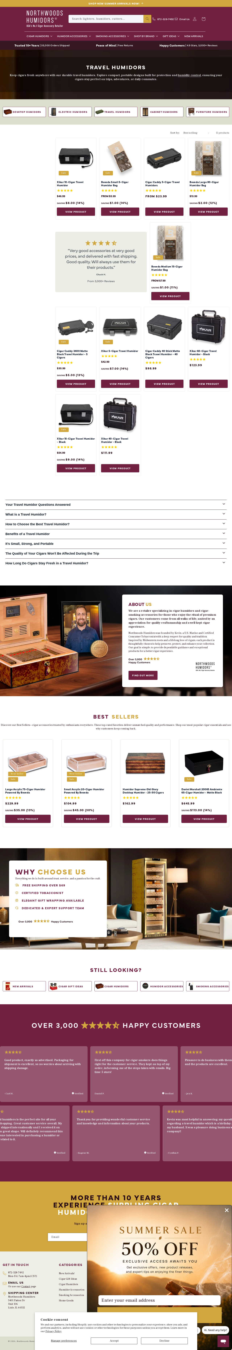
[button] (38, 36)
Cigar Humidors (68, 1284)
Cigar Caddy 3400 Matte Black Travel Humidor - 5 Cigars (72, 354)
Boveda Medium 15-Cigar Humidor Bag (167, 268)
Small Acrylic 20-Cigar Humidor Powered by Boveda (84, 790)
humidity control (189, 75)
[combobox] (110, 19)
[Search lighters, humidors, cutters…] (147, 19)
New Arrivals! (66, 1273)
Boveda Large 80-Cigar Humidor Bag (204, 183)
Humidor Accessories (71, 1289)
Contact (25, 1286)
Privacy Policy (53, 1331)
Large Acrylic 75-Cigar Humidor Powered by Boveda (25, 790)
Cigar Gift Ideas (68, 1279)
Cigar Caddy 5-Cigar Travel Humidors (162, 183)
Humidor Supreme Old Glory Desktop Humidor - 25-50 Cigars (143, 790)
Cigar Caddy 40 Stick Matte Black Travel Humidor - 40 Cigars (162, 354)
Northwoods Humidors (28, 1341)
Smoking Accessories (71, 1295)
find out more (143, 675)
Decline (164, 1341)
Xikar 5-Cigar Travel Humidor (119, 350)
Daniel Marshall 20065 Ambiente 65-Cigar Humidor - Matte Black (201, 790)
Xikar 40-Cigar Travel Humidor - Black (114, 440)
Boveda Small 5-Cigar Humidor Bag (115, 183)
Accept (114, 1341)
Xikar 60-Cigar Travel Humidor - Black (203, 352)
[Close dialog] (226, 1210)
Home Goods (66, 1300)
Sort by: (175, 133)
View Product (75, 211)
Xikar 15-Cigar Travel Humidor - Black (76, 440)
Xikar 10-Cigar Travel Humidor (70, 183)
